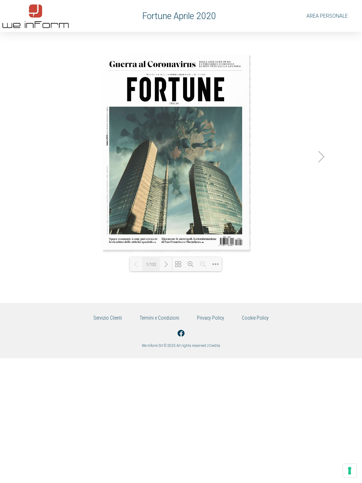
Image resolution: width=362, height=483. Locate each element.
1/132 (151, 264)
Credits (214, 346)
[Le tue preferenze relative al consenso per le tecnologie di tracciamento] (349, 470)
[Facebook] (181, 333)
